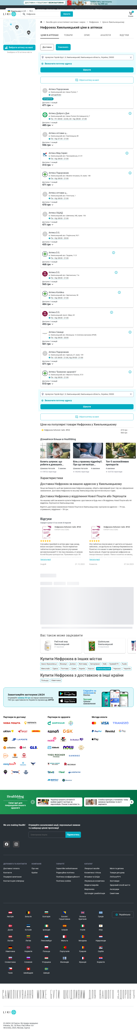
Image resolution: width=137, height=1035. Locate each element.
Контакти (51, 9)
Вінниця (63, 664)
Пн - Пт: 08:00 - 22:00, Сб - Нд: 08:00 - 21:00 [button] (69, 119)
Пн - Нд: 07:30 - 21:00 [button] (59, 139)
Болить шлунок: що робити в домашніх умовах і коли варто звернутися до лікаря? (53, 463)
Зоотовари (114, 881)
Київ (104, 664)
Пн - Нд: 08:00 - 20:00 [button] (59, 238)
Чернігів (127, 669)
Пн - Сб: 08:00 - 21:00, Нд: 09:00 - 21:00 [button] (67, 358)
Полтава (64, 669)
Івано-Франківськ (49, 664)
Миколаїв (45, 669)
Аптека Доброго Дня (130, 113)
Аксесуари (114, 889)
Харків (82, 669)
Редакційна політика (65, 873)
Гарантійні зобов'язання (66, 868)
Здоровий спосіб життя (120, 885)
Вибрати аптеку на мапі (21, 47)
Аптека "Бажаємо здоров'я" (130, 372)
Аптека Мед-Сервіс (127, 153)
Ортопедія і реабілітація (94, 893)
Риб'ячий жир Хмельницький (61, 643)
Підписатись (73, 834)
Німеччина (56, 680)
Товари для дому (117, 873)
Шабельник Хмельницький (105, 643)
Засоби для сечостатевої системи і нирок (65, 22)
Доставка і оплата (65, 9)
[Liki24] (9, 1012)
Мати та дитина (117, 868)
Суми (73, 669)
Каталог (41, 9)
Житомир (83, 664)
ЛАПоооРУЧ (115, 877)
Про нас (98, 9)
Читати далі (45, 559)
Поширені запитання (84, 9)
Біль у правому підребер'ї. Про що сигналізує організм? (87, 463)
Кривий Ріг (114, 664)
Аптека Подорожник (130, 173)
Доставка (47, 47)
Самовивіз (63, 47)
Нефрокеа (94, 22)
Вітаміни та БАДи (92, 877)
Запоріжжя (95, 664)
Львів (124, 664)
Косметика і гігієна (92, 873)
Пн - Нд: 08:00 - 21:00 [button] (59, 159)
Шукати (66, 14)
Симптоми (114, 893)
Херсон (91, 669)
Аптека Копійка (119, 292)
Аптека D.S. (113, 252)
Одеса (55, 669)
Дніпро (73, 664)
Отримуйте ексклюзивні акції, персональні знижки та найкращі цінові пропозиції (54, 826)
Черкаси (117, 669)
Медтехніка (89, 889)
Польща (44, 680)
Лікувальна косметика (94, 881)
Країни (34, 873)
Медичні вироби (91, 885)
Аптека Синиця (130, 332)
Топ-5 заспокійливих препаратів (117, 463)
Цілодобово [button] (56, 95)
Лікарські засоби (91, 868)
